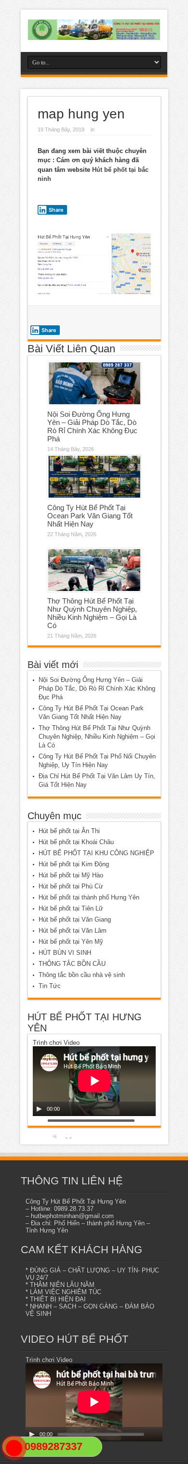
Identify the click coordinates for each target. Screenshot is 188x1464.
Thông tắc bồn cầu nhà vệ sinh (82, 974)
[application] (94, 1081)
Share (56, 209)
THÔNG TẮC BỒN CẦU (72, 963)
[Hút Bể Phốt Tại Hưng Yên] (94, 29)
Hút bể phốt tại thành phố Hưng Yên (89, 897)
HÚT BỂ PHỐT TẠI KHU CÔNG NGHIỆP (96, 853)
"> (10, 1459)
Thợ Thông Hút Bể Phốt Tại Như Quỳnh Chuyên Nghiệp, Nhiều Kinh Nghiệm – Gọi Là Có (92, 613)
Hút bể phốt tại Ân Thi (69, 831)
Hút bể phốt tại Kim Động (74, 864)
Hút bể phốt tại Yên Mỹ (71, 941)
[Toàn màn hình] (68, 1136)
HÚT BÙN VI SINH (65, 952)
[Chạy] (39, 1109)
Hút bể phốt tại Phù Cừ (71, 886)
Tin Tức (50, 985)
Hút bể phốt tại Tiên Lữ (71, 908)
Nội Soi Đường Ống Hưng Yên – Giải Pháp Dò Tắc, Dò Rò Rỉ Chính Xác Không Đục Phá (92, 426)
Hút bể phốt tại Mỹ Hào (71, 875)
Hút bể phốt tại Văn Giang (75, 919)
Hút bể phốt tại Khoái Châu (76, 842)
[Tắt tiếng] (56, 1136)
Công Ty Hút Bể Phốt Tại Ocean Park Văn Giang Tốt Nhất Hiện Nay (90, 515)
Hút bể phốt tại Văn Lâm (73, 930)
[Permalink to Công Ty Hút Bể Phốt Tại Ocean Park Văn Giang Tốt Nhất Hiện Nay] (94, 477)
